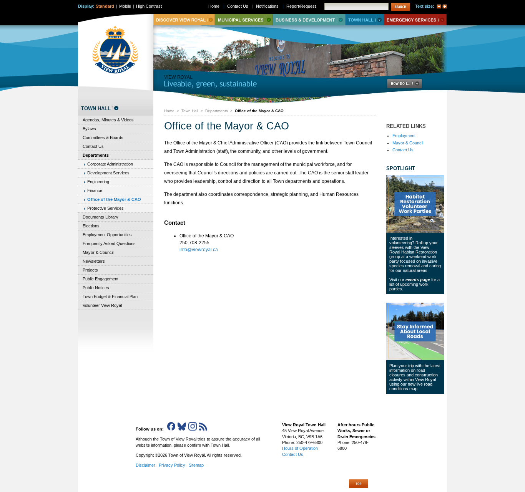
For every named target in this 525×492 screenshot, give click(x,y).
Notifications (267, 6)
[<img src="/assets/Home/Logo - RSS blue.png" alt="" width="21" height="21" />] (203, 429)
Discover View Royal (184, 19)
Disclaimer (145, 465)
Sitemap (196, 465)
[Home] (115, 50)
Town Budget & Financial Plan (110, 296)
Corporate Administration (110, 164)
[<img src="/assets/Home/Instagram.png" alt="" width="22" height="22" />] (192, 429)
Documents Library (100, 217)
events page (417, 279)
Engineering (98, 181)
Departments (216, 111)
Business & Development (309, 19)
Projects (90, 270)
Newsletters (94, 261)
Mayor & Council (407, 143)
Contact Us (403, 149)
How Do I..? (409, 83)
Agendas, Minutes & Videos (108, 120)
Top (358, 483)
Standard (105, 6)
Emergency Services (415, 19)
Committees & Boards (103, 137)
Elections (91, 226)
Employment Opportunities (107, 234)
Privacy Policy (172, 465)
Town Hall (189, 111)
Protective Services (105, 208)
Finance (94, 190)
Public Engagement (100, 279)
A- (439, 6)
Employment (403, 135)
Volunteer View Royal (102, 305)
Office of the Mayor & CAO (114, 199)
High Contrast (149, 6)
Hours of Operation (300, 448)
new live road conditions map (410, 386)
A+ (444, 6)
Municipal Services (244, 19)
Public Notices (96, 287)
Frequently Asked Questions (109, 243)
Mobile (125, 6)
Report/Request (301, 6)
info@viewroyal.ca (198, 249)
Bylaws (89, 128)
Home (169, 111)
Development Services (108, 173)
